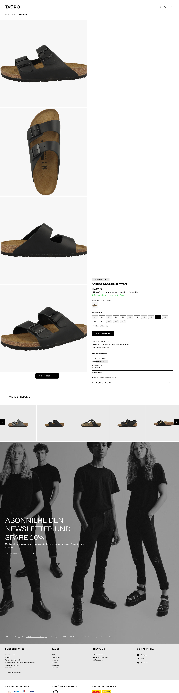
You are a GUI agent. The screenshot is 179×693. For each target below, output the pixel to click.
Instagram (144, 655)
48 (109, 321)
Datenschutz (56, 657)
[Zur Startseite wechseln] (12, 7)
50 (123, 321)
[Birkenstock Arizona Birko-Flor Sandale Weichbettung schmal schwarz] (55, 423)
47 (102, 321)
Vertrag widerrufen (14, 673)
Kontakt (7, 657)
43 (151, 317)
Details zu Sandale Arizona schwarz (104, 378)
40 (130, 317)
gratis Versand (113, 292)
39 (123, 317)
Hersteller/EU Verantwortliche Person (104, 383)
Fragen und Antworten (100, 657)
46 (95, 321)
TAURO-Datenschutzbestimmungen (36, 637)
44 (158, 317)
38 (116, 317)
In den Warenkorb (103, 333)
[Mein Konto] (165, 7)
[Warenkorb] (168, 6)
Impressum (55, 660)
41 (137, 317)
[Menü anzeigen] (171, 7)
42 (144, 317)
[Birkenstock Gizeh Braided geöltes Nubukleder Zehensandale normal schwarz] (91, 423)
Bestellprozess (10, 655)
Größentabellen (98, 660)
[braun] (95, 305)
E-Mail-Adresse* (13, 554)
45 (165, 317)
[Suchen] (160, 7)
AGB (53, 655)
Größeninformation (102, 326)
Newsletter (55, 665)
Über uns (55, 668)
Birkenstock (100, 279)
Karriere (54, 662)
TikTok (143, 659)
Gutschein (8, 668)
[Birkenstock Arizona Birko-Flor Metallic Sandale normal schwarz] (18, 423)
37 (109, 317)
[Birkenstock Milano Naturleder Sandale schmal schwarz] (127, 423)
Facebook (144, 663)
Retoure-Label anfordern (13, 660)
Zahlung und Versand (12, 665)
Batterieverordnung (99, 655)
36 (102, 317)
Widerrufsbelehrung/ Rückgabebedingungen (20, 662)
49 (116, 321)
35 (95, 317)
